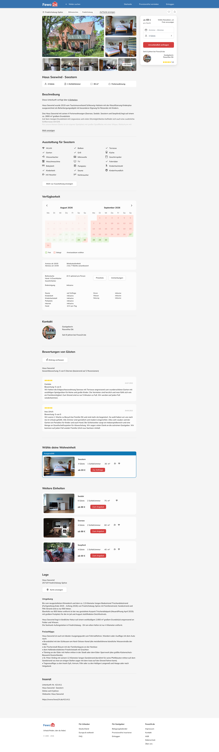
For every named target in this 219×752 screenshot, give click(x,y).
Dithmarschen (73, 12)
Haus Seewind (57, 694)
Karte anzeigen (56, 590)
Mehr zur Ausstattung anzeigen (59, 184)
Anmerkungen (117, 278)
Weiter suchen (74, 4)
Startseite (128, 4)
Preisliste (100, 278)
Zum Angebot (98, 507)
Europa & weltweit (86, 732)
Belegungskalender (119, 729)
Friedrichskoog (87, 12)
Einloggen (170, 4)
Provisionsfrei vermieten (149, 4)
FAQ (80, 736)
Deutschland (84, 729)
